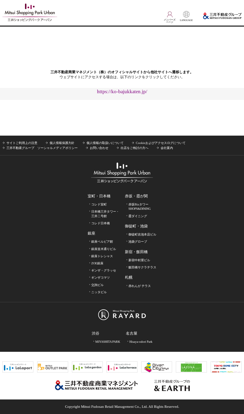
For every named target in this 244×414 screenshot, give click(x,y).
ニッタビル (99, 292)
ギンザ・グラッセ (103, 270)
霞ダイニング (137, 216)
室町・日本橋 (99, 196)
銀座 (91, 233)
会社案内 (167, 148)
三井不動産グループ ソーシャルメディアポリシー (42, 148)
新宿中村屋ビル (139, 260)
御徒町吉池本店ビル (142, 234)
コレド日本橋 (100, 223)
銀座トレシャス (102, 256)
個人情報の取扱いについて (105, 143)
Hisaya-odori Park (140, 341)
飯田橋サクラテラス (142, 267)
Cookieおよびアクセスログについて (161, 143)
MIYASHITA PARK (107, 341)
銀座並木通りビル (103, 249)
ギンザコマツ (100, 277)
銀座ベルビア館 (102, 241)
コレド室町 (99, 204)
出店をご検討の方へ (134, 148)
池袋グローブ (137, 241)
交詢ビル (97, 285)
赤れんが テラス (139, 286)
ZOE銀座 (97, 263)
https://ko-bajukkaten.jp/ (122, 91)
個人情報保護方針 (62, 143)
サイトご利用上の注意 (21, 143)
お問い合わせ (99, 148)
